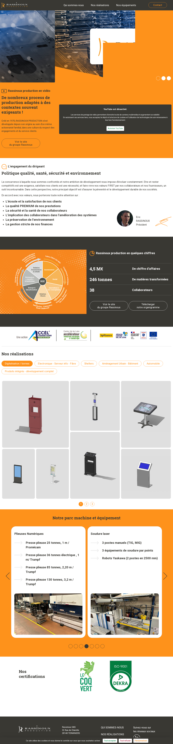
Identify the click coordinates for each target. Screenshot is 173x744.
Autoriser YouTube (115, 128)
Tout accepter (110, 740)
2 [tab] (163, 78)
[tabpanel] (86, 46)
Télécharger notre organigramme (148, 306)
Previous (8, 576)
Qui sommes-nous (112, 727)
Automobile (153, 363)
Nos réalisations (112, 734)
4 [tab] (86, 646)
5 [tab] (92, 646)
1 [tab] (158, 78)
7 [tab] (102, 646)
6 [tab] (97, 646)
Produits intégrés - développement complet (29, 371)
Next (165, 576)
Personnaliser (141, 740)
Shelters (89, 363)
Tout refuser (125, 740)
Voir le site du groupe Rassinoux (20, 143)
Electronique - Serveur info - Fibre (57, 363)
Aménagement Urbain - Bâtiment (120, 363)
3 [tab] (169, 78)
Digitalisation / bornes (17, 363)
